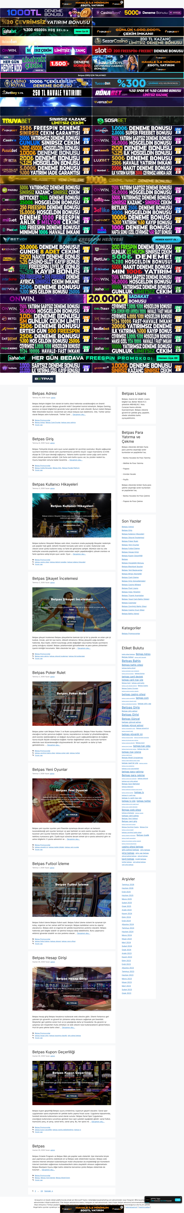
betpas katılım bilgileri (56, 847)
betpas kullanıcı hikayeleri (76, 562)
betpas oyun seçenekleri (130, 768)
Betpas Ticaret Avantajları (133, 595)
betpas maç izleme (131, 752)
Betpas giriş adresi (129, 711)
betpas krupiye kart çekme (129, 749)
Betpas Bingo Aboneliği (132, 574)
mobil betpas (140, 859)
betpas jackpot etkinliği (128, 743)
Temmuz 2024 (128, 928)
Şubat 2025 (127, 903)
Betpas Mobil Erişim (63, 1178)
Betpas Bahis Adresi (130, 614)
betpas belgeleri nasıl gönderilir (130, 671)
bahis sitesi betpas (128, 654)
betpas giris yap (144, 704)
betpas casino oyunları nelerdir (130, 691)
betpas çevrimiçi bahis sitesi (45, 753)
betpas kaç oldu (141, 746)
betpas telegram (127, 787)
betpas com (142, 697)
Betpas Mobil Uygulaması (132, 758)
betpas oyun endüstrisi (128, 766)
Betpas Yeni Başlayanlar (132, 570)
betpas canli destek (132, 676)
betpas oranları (143, 763)
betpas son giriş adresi (130, 781)
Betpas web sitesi (131, 809)
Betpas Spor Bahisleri (131, 784)
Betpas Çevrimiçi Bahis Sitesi (134, 606)
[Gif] (92, 180)
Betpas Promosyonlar (42, 420)
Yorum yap (39, 425)
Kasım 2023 (127, 957)
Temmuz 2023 (128, 971)
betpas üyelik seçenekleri (129, 838)
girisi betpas (128, 853)
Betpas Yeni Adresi (130, 818)
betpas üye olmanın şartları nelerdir (131, 841)
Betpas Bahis (131, 661)
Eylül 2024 (126, 921)
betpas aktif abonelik (140, 657)
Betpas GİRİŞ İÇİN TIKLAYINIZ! (92, 75)
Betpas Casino (143, 685)
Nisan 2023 (127, 982)
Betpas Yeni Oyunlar (50, 769)
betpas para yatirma (68, 422)
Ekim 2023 (126, 961)
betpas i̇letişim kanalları (58, 562)
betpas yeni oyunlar (72, 847)
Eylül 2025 (126, 892)
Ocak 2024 (126, 950)
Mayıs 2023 (127, 979)
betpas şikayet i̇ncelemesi (59, 656)
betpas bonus (139, 673)
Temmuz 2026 (128, 884)
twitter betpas (127, 862)
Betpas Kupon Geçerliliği (53, 1052)
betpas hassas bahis (127, 737)
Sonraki (48, 1191)
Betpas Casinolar (129, 603)
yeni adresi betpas (139, 862)
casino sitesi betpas (132, 846)
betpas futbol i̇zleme (42, 941)
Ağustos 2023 (128, 968)
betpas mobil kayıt (127, 755)
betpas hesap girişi (41, 1035)
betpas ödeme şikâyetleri (129, 835)
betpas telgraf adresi (127, 792)
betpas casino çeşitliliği (128, 698)
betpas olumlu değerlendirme (63, 1130)
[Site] (46, 130)
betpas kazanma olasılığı (58, 1035)
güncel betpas (143, 856)
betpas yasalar (139, 813)
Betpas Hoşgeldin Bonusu (133, 563)
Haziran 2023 (127, 975)
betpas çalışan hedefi (128, 830)
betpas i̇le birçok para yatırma (130, 740)
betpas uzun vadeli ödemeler (129, 807)
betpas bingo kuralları (128, 673)
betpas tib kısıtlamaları (77, 656)
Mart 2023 (126, 986)
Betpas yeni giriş (129, 821)
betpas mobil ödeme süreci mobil (131, 760)
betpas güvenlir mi (41, 847)
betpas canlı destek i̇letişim (129, 685)
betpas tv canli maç (129, 795)
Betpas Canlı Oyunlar (53, 422)
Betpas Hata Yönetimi (131, 592)
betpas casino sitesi (42, 562)
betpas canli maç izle (132, 679)
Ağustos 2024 (128, 924)
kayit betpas (128, 859)
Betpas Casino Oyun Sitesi (133, 610)
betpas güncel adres (131, 722)
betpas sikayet (55, 941)
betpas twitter (75, 753)
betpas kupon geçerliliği (43, 1130)
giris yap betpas (142, 853)
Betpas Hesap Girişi (49, 957)
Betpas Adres (143, 654)
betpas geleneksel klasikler (129, 704)
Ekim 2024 (126, 917)
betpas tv (77, 1130)
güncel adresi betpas (129, 856)
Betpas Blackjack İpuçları (132, 566)
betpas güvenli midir (127, 731)
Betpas (38, 1146)
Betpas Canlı (126, 683)
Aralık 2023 (127, 953)
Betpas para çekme (42, 656)
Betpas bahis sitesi (132, 664)
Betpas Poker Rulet (49, 672)
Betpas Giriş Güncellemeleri (133, 581)
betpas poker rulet (62, 753)
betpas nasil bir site (130, 763)
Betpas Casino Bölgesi (131, 585)
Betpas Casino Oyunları (130, 688)
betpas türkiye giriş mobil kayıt (130, 804)
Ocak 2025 (126, 906)
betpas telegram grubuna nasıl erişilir (132, 789)
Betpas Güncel (131, 718)
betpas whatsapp (128, 813)
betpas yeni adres (130, 815)
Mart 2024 (126, 942)
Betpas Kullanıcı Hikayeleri (55, 484)
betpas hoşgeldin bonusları (141, 737)
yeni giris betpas (127, 865)
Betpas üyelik (143, 835)
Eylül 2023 (126, 964)
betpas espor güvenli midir (129, 701)
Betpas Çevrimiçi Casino (130, 827)
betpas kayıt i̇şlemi (127, 746)
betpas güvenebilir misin (128, 728)
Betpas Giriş (43, 439)
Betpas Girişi (130, 714)
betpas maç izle (142, 749)
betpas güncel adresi (132, 725)
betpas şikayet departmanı (129, 843)
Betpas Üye (144, 827)
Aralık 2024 (127, 910)
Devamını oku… (79, 414)
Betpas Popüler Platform (71, 468)
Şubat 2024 (127, 946)
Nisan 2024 (127, 939)
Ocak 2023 (126, 993)
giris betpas (145, 850)
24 (41, 1191)
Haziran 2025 (127, 895)
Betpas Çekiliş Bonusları (43, 468)
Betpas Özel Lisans (130, 588)
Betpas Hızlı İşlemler (48, 1178)
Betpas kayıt (140, 743)
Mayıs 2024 (127, 935)
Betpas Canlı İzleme (130, 577)
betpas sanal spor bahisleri (129, 778)
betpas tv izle (129, 801)
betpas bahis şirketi (128, 668)
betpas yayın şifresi (68, 941)
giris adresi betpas (74, 1035)
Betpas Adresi (44, 393)
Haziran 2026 (127, 888)
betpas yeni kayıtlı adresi (129, 824)
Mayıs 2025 (127, 899)
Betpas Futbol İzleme (50, 863)
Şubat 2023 (127, 990)
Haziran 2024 (127, 932)
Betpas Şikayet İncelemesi (55, 578)
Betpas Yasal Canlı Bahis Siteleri (135, 599)
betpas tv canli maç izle (132, 798)
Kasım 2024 (127, 913)
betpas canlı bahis (138, 683)
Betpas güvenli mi (142, 728)
